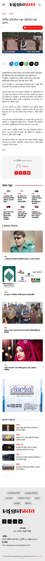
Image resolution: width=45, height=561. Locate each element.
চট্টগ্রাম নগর (20, 209)
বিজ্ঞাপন (28, 503)
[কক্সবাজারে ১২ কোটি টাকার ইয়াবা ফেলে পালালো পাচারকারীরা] (36, 206)
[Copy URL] (21, 64)
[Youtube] (29, 173)
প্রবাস (17, 454)
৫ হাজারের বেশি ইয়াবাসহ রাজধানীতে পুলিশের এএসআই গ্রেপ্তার (8, 199)
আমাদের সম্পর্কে (24, 498)
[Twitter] (16, 64)
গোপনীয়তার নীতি (14, 493)
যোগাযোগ (9, 498)
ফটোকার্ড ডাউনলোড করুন (34, 28)
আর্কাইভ (17, 503)
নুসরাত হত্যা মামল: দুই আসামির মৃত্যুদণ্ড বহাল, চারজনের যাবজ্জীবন (8, 215)
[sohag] (19, 166)
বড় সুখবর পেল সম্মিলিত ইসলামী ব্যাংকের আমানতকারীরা (22, 199)
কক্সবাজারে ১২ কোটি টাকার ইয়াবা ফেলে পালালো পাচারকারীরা (37, 215)
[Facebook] (11, 64)
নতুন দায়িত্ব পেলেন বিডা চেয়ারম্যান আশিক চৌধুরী (27, 429)
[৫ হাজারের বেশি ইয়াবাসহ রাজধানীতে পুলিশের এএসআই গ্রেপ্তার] (8, 190)
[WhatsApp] (26, 64)
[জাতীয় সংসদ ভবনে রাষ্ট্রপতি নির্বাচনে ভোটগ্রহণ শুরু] (8, 437)
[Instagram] (20, 173)
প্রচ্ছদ (4, 14)
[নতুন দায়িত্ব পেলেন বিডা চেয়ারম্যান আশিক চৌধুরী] (8, 427)
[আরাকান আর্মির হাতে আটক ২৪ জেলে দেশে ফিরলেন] (8, 467)
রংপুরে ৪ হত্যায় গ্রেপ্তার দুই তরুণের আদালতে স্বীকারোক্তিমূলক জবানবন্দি (37, 200)
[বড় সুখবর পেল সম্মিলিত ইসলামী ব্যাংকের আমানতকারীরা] (22, 190)
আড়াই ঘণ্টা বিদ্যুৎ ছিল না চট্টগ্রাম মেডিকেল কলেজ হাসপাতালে (26, 448)
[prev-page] (3, 475)
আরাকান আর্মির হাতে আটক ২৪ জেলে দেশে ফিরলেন (28, 468)
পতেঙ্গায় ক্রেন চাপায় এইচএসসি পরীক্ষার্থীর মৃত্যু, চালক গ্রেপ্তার (22, 215)
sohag (25, 166)
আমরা (37, 498)
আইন (4, 209)
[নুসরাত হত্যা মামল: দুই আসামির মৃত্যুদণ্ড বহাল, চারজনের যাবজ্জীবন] (8, 206)
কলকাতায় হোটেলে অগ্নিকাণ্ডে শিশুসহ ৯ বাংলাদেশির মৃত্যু (28, 458)
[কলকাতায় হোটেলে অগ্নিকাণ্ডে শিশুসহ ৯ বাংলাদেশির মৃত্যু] (8, 457)
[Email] (31, 64)
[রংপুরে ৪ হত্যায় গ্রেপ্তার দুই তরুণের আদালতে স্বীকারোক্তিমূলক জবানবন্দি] (36, 190)
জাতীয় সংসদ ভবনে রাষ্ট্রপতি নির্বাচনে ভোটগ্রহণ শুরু (27, 438)
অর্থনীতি (19, 193)
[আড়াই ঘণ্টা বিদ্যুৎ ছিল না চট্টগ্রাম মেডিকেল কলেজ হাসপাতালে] (8, 447)
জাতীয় (11, 14)
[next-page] (7, 475)
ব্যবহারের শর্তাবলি (31, 493)
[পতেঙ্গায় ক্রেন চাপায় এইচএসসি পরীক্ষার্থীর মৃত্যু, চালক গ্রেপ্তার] (22, 206)
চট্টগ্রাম (33, 209)
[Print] (36, 64)
